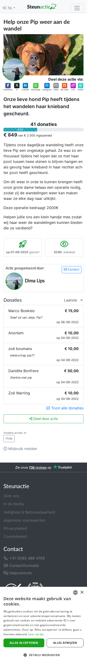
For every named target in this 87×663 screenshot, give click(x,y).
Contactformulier (23, 565)
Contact (73, 269)
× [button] (82, 592)
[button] (7, 87)
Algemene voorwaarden (24, 520)
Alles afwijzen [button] (65, 643)
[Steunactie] (42, 6)
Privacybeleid (15, 528)
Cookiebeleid (15, 536)
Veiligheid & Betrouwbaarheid (29, 512)
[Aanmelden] (4, 8)
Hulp (9, 438)
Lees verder (36, 634)
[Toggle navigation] (77, 8)
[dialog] (43, 625)
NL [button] (10, 8)
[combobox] (75, 592)
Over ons (11, 495)
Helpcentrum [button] (20, 573)
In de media (13, 504)
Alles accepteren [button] (24, 643)
